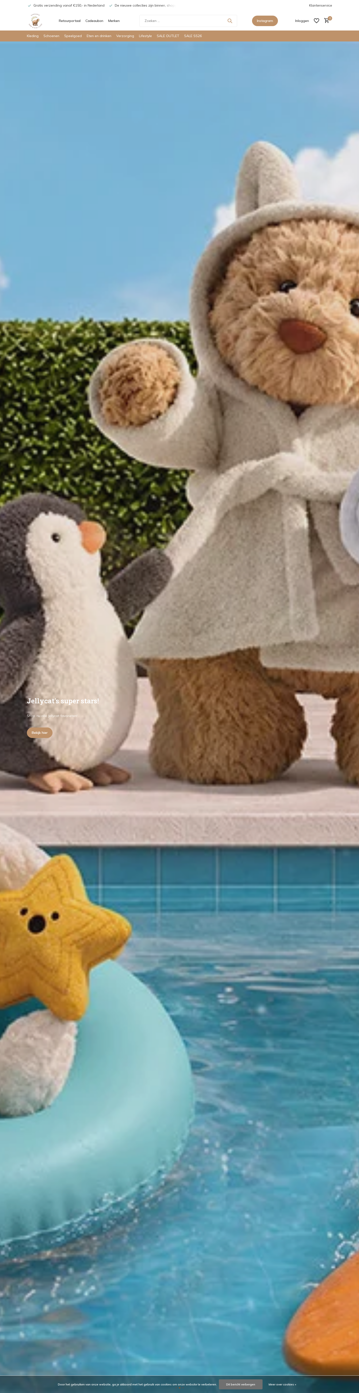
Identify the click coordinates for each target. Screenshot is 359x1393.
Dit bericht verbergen (240, 1384)
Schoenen (51, 36)
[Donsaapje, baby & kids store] (35, 20)
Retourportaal (70, 21)
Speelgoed (73, 36)
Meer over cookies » (282, 1384)
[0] (325, 21)
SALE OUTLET (168, 36)
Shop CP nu (41, 732)
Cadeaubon (94, 21)
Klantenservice (320, 5)
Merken (114, 21)
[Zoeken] (229, 20)
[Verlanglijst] (316, 20)
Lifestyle (145, 36)
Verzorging (125, 36)
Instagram (265, 21)
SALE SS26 (193, 36)
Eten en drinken (99, 36)
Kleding (33, 36)
